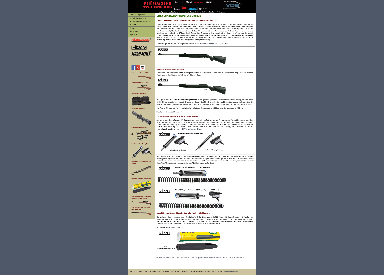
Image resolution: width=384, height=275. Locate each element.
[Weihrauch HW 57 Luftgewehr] (141, 105)
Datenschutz (134, 31)
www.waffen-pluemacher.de (181, 258)
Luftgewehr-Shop (231, 271)
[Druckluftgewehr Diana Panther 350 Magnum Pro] (169, 112)
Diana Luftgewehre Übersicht (140, 21)
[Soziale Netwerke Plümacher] (134, 69)
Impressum (133, 35)
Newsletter (133, 25)
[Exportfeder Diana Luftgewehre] (141, 174)
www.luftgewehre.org (163, 258)
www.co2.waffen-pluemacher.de (233, 258)
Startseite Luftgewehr (137, 15)
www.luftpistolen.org (214, 258)
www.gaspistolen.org (199, 258)
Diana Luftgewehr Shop (138, 18)
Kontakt (132, 28)
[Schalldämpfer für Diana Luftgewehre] (142, 193)
